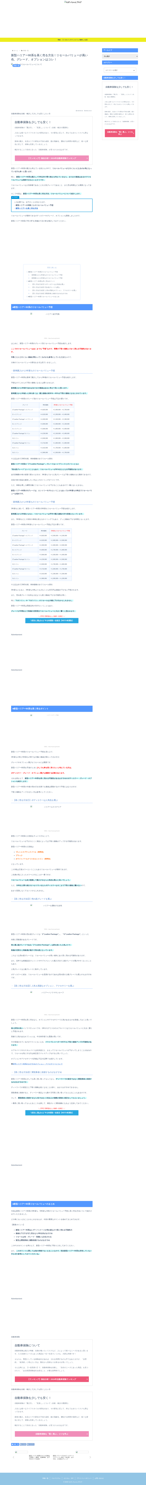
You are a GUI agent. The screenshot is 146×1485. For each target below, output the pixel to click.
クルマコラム (56, 1478)
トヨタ (24, 1444)
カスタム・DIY (69, 1478)
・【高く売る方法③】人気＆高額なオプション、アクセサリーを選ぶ (53, 290)
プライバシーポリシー (84, 1478)
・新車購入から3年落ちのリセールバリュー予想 (46, 275)
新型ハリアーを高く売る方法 (27, 208)
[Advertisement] (73, 22)
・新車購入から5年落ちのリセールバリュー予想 (46, 278)
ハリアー (31, 1444)
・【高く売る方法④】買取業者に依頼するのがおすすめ (49, 293)
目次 (49, 267)
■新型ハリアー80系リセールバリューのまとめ (43, 296)
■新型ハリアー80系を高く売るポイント (41, 281)
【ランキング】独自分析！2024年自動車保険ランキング (52, 158)
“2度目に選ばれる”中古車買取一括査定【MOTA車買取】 (52, 620)
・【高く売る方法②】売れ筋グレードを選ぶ (45, 287)
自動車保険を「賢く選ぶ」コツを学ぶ (51, 1434)
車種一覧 (16, 1444)
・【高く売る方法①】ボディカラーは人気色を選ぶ (47, 284)
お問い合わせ (99, 1478)
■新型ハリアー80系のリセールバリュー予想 (43, 272)
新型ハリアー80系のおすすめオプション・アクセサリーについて (38, 1064)
